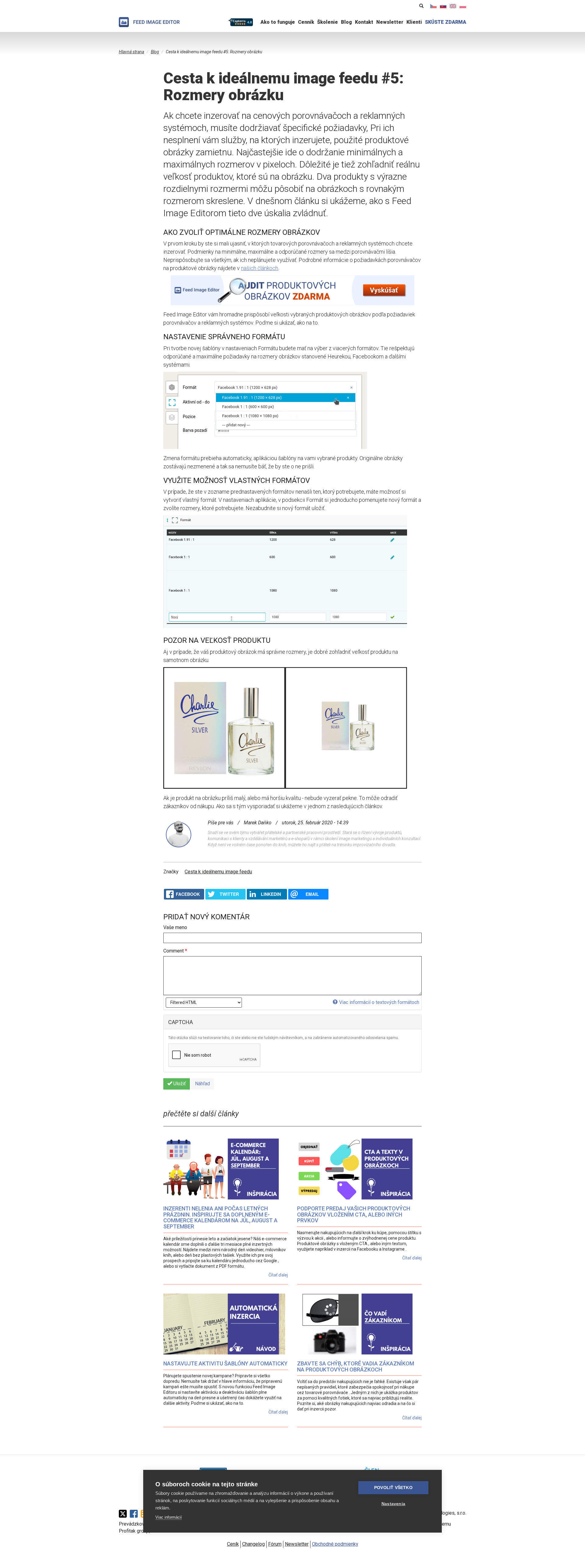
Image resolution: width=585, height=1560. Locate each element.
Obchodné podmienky (335, 1544)
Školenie (327, 22)
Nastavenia (393, 1504)
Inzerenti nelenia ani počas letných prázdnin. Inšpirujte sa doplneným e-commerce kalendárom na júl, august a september (220, 1217)
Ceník (233, 1544)
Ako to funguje (278, 22)
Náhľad (202, 1083)
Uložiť (179, 1083)
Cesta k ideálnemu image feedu (218, 872)
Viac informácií (168, 1517)
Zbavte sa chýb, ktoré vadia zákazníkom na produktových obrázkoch (355, 1366)
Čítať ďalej (278, 1275)
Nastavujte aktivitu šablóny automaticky (225, 1363)
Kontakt (364, 22)
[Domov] (149, 22)
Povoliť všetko (393, 1487)
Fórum (275, 1544)
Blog (346, 22)
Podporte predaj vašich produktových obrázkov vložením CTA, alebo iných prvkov (353, 1214)
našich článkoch (259, 268)
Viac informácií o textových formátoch (379, 1002)
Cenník (306, 22)
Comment (175, 951)
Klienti (414, 22)
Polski (462, 6)
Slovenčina (443, 6)
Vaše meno (175, 927)
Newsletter (389, 22)
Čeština (433, 6)
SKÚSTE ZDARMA (445, 22)
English (453, 6)
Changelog (253, 1544)
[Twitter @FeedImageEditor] (124, 1514)
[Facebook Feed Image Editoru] (135, 1514)
